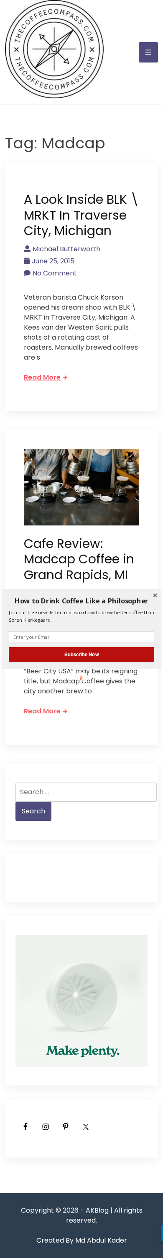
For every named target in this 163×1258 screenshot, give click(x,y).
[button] (81, 600)
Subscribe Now (81, 654)
